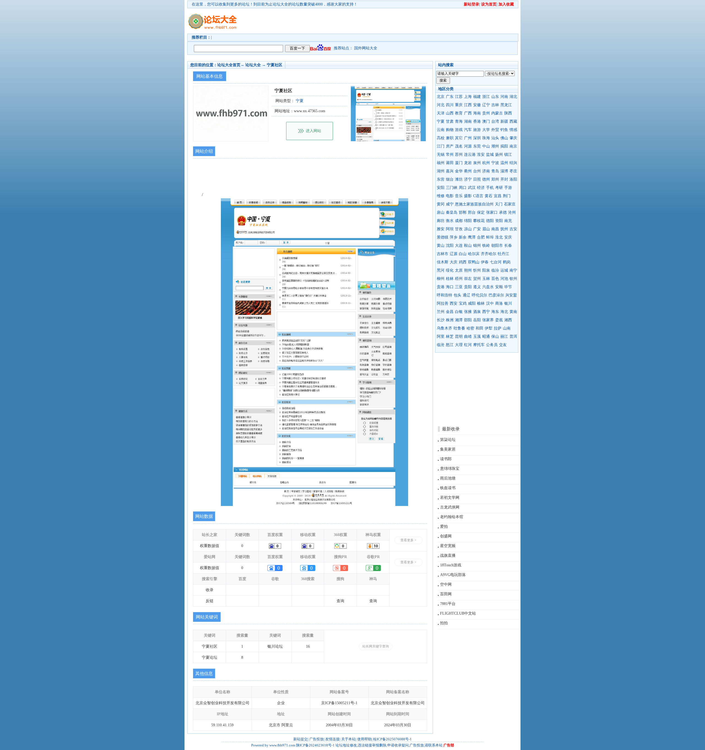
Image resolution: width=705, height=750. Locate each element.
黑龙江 (506, 105)
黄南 (513, 312)
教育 (459, 113)
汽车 (468, 130)
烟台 (450, 179)
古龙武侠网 (449, 507)
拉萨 (497, 328)
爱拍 (444, 526)
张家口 (492, 212)
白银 (459, 312)
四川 (450, 105)
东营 (440, 179)
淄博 (504, 171)
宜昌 (497, 196)
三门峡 (451, 188)
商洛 (499, 303)
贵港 (440, 287)
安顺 (499, 287)
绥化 (450, 270)
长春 (508, 245)
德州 (486, 179)
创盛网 (446, 536)
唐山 (440, 212)
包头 (457, 295)
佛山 (504, 138)
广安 (477, 229)
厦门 (459, 163)
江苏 (459, 97)
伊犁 (488, 328)
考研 (499, 188)
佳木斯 (442, 262)
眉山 (486, 229)
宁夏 (440, 121)
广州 (468, 138)
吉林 (495, 105)
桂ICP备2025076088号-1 (392, 739)
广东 (450, 97)
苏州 (459, 154)
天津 (440, 113)
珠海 (486, 138)
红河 (468, 345)
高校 (440, 138)
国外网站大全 (365, 48)
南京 (513, 146)
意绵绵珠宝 (449, 469)
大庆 (453, 262)
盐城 (490, 154)
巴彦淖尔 (496, 295)
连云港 (470, 154)
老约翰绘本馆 (451, 517)
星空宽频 (447, 546)
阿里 (440, 336)
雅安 (440, 229)
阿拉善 (442, 303)
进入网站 (313, 131)
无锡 (440, 154)
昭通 (486, 336)
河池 (504, 279)
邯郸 (463, 212)
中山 (486, 146)
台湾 (495, 121)
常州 (450, 154)
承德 (503, 212)
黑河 (440, 270)
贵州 (486, 113)
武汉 (472, 188)
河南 (504, 97)
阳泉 (486, 270)
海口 (450, 287)
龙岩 (468, 163)
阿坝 (450, 229)
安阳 (440, 188)
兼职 (450, 138)
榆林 (481, 303)
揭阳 (504, 146)
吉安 (513, 229)
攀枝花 (479, 221)
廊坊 (440, 221)
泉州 (477, 163)
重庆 (459, 105)
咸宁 (450, 204)
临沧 (440, 345)
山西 (450, 113)
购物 (450, 130)
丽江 (504, 336)
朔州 (468, 270)
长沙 (440, 320)
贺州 (477, 279)
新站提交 (300, 739)
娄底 (499, 320)
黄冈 (440, 204)
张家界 (488, 320)
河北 (440, 105)
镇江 (508, 154)
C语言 (478, 196)
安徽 (477, 105)
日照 (477, 179)
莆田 (450, 163)
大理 (459, 345)
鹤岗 (507, 262)
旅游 (477, 130)
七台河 (495, 262)
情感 (513, 130)
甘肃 (450, 121)
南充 (508, 221)
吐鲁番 (459, 328)
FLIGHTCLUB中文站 (458, 613)
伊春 (485, 262)
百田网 (446, 594)
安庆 (508, 237)
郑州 (495, 179)
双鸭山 (473, 262)
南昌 (495, 229)
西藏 (513, 121)
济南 (486, 171)
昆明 (459, 336)
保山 (495, 336)
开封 (504, 179)
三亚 (459, 287)
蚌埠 (490, 237)
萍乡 (453, 237)
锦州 (477, 245)
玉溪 (477, 336)
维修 (440, 196)
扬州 (499, 154)
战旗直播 (447, 555)
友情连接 (332, 739)
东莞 (477, 146)
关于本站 (348, 739)
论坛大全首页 (228, 65)
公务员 (492, 345)
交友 (503, 345)
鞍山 (468, 245)
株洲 (450, 320)
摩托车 (479, 345)
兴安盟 (511, 295)
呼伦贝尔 (479, 295)
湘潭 (459, 320)
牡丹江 (503, 254)
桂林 (450, 279)
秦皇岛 (451, 212)
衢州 (468, 171)
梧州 (459, 279)
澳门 (486, 121)
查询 (340, 601)
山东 (495, 97)
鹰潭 (472, 237)
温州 (504, 163)
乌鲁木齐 (444, 328)
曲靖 (468, 336)
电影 (450, 196)
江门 (440, 146)
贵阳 (468, 287)
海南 (477, 113)
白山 (463, 254)
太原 (459, 270)
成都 (459, 221)
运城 (504, 270)
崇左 (468, 279)
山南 (507, 328)
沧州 (512, 212)
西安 (453, 303)
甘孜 (459, 229)
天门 (499, 204)
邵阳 (468, 320)
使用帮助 (364, 739)
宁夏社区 (274, 65)
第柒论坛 (447, 440)
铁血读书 (447, 488)
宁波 (495, 163)
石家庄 (510, 204)
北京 (440, 97)
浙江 (486, 97)
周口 (463, 188)
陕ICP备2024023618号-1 (315, 745)
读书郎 (446, 459)
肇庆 (513, 138)
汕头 (495, 138)
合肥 (481, 237)
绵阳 (468, 221)
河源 (468, 146)
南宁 (513, 270)
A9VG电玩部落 (453, 575)
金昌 (450, 312)
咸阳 (472, 303)
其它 (459, 138)
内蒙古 (497, 113)
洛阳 (513, 179)
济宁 (468, 179)
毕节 (508, 287)
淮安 (481, 154)
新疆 (504, 121)
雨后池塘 (447, 478)
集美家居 (447, 449)
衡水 (450, 221)
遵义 (477, 287)
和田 (479, 328)
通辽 (466, 295)
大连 (459, 245)
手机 (490, 188)
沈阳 (450, 245)
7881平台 (447, 604)
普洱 (513, 336)
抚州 (504, 229)
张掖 (468, 312)
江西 (468, 105)
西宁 (486, 312)
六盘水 (488, 287)
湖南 (468, 121)
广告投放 (316, 739)
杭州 (486, 163)
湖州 (440, 171)
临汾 (495, 270)
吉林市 (442, 254)
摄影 (468, 196)
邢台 (472, 212)
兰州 (440, 312)
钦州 (513, 279)
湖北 (513, 97)
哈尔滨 (473, 254)
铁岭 (486, 245)
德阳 (490, 221)
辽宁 (486, 105)
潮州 (495, 146)
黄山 (440, 245)
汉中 (490, 303)
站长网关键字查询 (375, 646)
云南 (440, 130)
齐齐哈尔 (488, 254)
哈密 (470, 328)
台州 (477, 171)
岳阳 (477, 320)
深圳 (477, 138)
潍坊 (459, 179)
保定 (481, 212)
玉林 (486, 279)
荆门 (507, 196)
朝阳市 (497, 245)
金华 (459, 171)
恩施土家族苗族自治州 (474, 204)
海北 (504, 312)
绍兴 (513, 163)
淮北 (499, 237)
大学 (486, 130)
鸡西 (463, 262)
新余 (463, 237)
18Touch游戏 (450, 565)
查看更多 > (408, 540)
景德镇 (442, 237)
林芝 (450, 336)
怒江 (450, 345)
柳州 (440, 279)
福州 (440, 163)
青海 (459, 121)
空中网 (446, 584)
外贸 (495, 130)
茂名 (459, 146)
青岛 (495, 171)
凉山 (468, 229)
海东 (495, 312)
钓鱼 (504, 130)
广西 (468, 113)
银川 (508, 303)
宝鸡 (463, 303)
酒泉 (477, 312)
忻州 (477, 270)
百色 (495, 279)
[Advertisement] (384, 21)
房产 (450, 146)
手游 (508, 188)
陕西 (508, 113)
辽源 (453, 254)
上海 (468, 97)
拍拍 (444, 623)
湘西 (508, 320)
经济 (481, 188)
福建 (477, 97)
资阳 (499, 221)
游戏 (459, 130)
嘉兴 (450, 171)
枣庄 (513, 171)
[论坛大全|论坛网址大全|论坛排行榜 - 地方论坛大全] (212, 17)
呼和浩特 (444, 295)
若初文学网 (449, 497)
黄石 (488, 196)
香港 (477, 121)
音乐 (459, 196)
